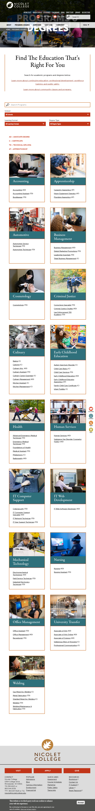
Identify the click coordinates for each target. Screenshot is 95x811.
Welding (18, 683)
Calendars (55, 12)
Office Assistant (19, 631)
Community (60, 25)
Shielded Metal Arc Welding (24, 699)
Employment (31, 787)
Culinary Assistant (20, 372)
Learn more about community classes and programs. (47, 89)
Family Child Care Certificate (65, 385)
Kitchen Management (21, 386)
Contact (91, 418)
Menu (85, 25)
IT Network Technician (22, 518)
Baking (15, 361)
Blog (28, 782)
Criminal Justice (65, 296)
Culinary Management (21, 379)
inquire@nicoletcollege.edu (15, 793)
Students (46, 12)
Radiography (18, 458)
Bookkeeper (18, 197)
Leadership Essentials (62, 255)
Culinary (19, 352)
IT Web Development (63, 498)
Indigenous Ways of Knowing (65, 642)
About (9, 25)
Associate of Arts (60, 631)
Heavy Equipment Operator (65, 193)
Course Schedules (55, 782)
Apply (91, 425)
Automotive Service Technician (21, 245)
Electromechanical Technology (20, 573)
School (7, 111)
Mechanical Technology (21, 561)
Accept (81, 802)
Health (17, 426)
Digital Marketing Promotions (65, 251)
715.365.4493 (45, 16)
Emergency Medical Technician (21, 443)
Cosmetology (22, 296)
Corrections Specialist (62, 305)
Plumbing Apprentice (62, 197)
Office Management (26, 622)
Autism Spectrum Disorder (64, 365)
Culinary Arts (18, 368)
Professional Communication (65, 645)
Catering (16, 365)
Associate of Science (62, 638)
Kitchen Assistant (19, 383)
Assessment (52, 779)
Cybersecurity (18, 509)
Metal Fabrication (19, 695)
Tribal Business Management (65, 258)
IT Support (73, 785)
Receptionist (18, 638)
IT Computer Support (22, 498)
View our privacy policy (28, 809)
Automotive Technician (22, 249)
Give (77, 771)
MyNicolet (27, 12)
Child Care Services (61, 372)
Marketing (51, 785)
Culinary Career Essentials (23, 376)
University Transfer (67, 622)
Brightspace (37, 12)
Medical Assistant (19, 451)
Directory (70, 12)
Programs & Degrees (22, 25)
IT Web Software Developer (65, 509)
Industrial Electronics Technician (21, 583)
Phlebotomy (18, 455)
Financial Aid (31, 790)
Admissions (37, 25)
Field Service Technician (22, 578)
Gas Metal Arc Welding (22, 692)
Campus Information (34, 785)
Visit (91, 432)
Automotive (21, 235)
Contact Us (73, 782)
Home (8, 29)
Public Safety (53, 787)
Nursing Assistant (60, 572)
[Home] (18, 5)
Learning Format (11, 120)
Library (77, 12)
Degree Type (54, 120)
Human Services (65, 426)
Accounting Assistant (21, 193)
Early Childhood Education (65, 354)
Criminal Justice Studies (63, 309)
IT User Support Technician (23, 522)
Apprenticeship (64, 181)
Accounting (21, 181)
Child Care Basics (61, 369)
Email (63, 12)
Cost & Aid (48, 25)
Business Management (63, 237)
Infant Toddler (59, 389)
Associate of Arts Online (63, 634)
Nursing (59, 559)
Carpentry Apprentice (62, 190)
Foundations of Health (22, 447)
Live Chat (60, 16)
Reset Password (75, 790)
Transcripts (52, 790)
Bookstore (86, 12)
